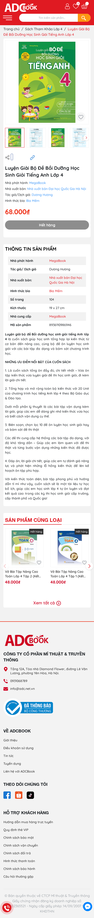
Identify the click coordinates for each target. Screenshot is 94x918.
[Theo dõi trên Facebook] (7, 795)
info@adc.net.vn (22, 689)
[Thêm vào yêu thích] (80, 116)
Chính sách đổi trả (17, 853)
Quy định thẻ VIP (15, 830)
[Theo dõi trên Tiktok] (30, 795)
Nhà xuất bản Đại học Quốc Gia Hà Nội (56, 189)
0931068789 (18, 681)
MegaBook (37, 183)
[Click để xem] (47, 82)
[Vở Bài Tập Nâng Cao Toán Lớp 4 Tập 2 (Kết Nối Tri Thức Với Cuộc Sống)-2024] (24, 547)
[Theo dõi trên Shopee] (19, 795)
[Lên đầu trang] (87, 896)
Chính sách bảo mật (18, 838)
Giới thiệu (10, 740)
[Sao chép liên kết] (32, 157)
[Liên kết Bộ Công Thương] (29, 707)
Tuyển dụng (12, 764)
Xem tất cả (44, 603)
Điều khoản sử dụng (18, 748)
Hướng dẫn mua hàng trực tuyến (28, 822)
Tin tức (8, 756)
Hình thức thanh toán (19, 861)
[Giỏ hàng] (84, 6)
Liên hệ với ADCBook (19, 771)
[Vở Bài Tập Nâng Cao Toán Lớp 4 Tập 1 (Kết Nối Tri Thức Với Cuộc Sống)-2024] (69, 547)
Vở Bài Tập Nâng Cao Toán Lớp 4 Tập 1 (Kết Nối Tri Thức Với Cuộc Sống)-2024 (67, 574)
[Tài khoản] (67, 6)
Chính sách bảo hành (19, 869)
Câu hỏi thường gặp (18, 876)
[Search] (84, 18)
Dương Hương (42, 195)
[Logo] (47, 640)
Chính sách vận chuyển (20, 845)
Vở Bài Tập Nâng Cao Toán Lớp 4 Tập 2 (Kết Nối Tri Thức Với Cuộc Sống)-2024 (22, 574)
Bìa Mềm (32, 201)
